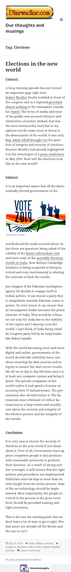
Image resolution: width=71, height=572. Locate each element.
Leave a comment (30, 550)
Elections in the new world (32, 66)
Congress (11, 547)
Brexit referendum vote (43, 253)
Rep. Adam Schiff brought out (27, 140)
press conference (52, 154)
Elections (22, 547)
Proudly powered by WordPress (23, 559)
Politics (39, 543)
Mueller (22, 97)
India (31, 543)
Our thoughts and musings (25, 28)
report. (15, 111)
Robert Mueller (52, 547)
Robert (11, 97)
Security (48, 543)
